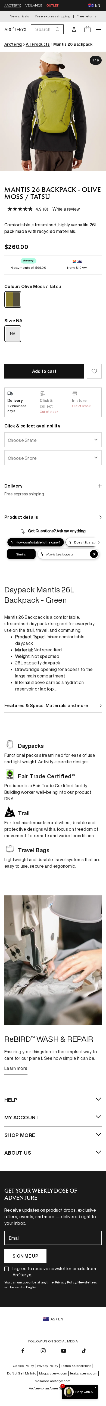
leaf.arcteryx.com (84, 1373)
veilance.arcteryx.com (52, 1381)
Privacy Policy (48, 1366)
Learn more (15, 1068)
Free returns (86, 16)
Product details (21, 517)
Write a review (66, 209)
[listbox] (53, 439)
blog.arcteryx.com (54, 1373)
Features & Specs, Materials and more (46, 705)
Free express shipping (52, 16)
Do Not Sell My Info (22, 1373)
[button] (47, 29)
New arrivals (19, 16)
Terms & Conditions (77, 1366)
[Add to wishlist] (94, 371)
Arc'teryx (13, 44)
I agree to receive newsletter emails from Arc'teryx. (54, 1271)
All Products (38, 44)
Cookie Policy (24, 1366)
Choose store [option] (22, 458)
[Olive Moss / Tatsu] (13, 299)
